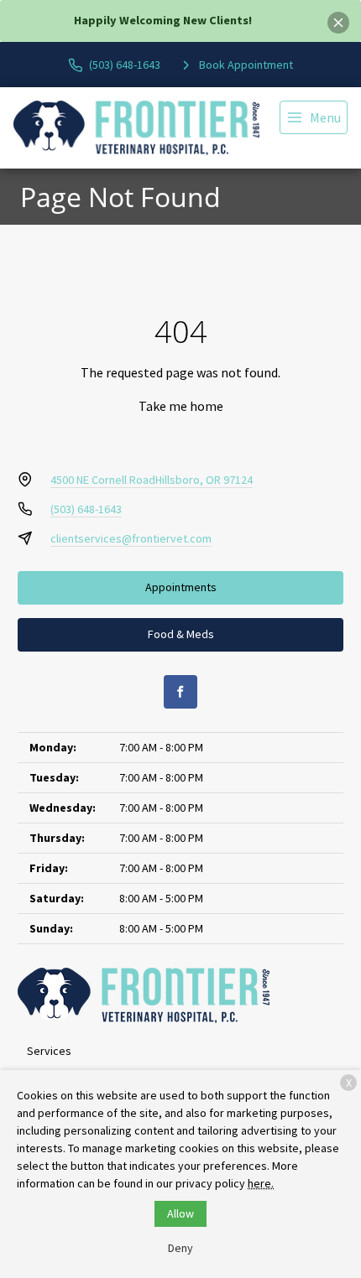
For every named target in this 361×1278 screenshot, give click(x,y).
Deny (180, 1247)
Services (49, 1050)
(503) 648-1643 (86, 509)
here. (261, 1183)
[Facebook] (180, 692)
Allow (180, 1213)
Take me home (181, 405)
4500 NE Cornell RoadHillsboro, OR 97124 (151, 479)
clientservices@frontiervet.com (131, 538)
